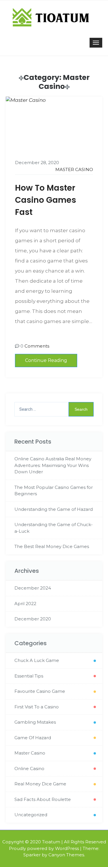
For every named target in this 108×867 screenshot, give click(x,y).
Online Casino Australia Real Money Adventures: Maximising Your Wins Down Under (52, 465)
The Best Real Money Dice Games (51, 546)
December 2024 (32, 588)
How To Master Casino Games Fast (45, 200)
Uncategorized (30, 814)
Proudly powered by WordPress (44, 848)
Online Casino (29, 768)
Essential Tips (28, 676)
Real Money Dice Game (40, 784)
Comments (36, 346)
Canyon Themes (66, 854)
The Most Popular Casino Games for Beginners (53, 491)
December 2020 (32, 619)
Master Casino (74, 169)
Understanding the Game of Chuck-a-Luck (53, 528)
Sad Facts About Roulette (42, 799)
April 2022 (25, 603)
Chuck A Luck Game (36, 660)
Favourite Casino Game (39, 691)
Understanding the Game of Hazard (53, 509)
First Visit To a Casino (36, 707)
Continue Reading (46, 360)
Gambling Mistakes (35, 722)
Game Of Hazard (32, 737)
